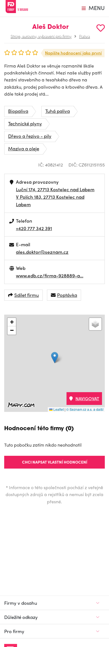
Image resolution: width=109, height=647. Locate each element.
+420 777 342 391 (34, 228)
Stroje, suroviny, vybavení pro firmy (41, 36)
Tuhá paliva (57, 111)
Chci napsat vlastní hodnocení (54, 462)
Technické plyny (25, 123)
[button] (54, 357)
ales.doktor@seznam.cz (42, 251)
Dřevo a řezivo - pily (29, 136)
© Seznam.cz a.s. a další (84, 409)
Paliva (84, 36)
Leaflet (58, 409)
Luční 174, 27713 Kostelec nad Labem (55, 189)
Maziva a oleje (23, 148)
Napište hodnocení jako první (73, 53)
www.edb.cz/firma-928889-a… (49, 275)
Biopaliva (18, 111)
